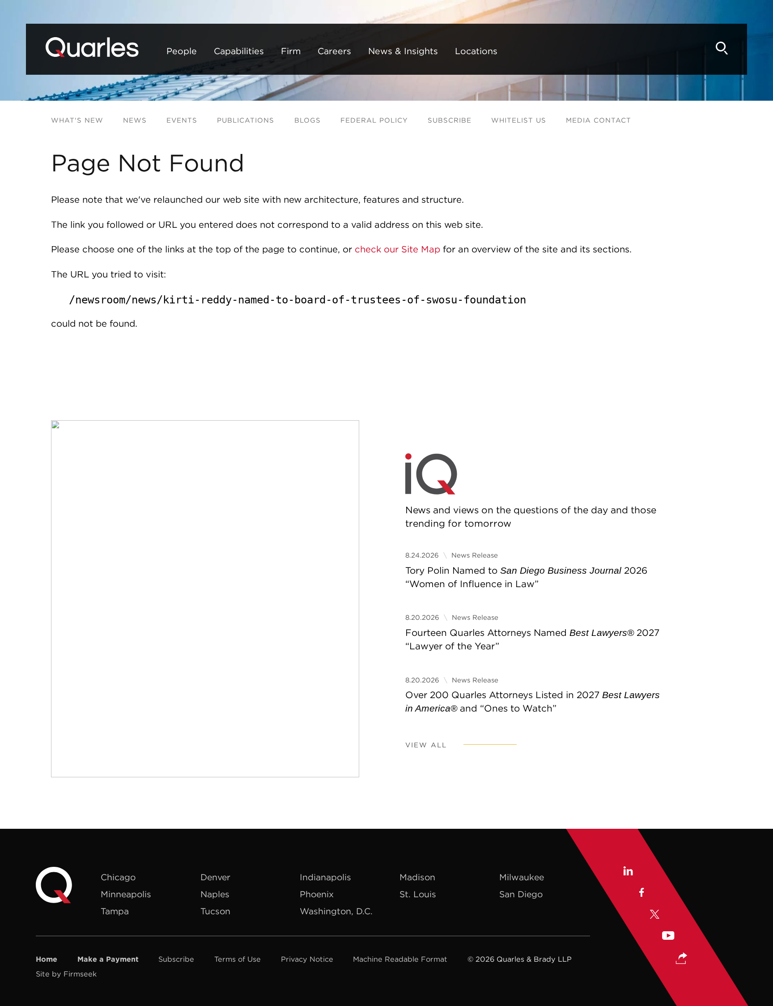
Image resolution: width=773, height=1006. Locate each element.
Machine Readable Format (400, 959)
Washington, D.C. (336, 911)
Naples (214, 894)
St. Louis (417, 894)
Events (181, 120)
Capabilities (239, 50)
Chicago (118, 877)
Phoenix (317, 894)
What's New (77, 120)
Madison (417, 877)
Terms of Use (237, 959)
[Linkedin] (627, 872)
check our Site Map (397, 249)
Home (46, 959)
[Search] (722, 48)
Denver (215, 877)
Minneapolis (126, 894)
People (181, 50)
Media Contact (598, 120)
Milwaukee (521, 877)
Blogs (307, 120)
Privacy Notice (307, 959)
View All (426, 745)
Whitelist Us (518, 120)
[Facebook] (641, 894)
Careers (334, 50)
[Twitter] (655, 915)
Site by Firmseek (66, 973)
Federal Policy (374, 120)
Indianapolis (325, 877)
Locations (476, 50)
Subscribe (449, 120)
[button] (681, 959)
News (135, 120)
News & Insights (403, 50)
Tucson (215, 911)
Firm (291, 50)
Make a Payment (108, 959)
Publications (245, 120)
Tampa (115, 911)
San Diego (521, 894)
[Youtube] (668, 937)
